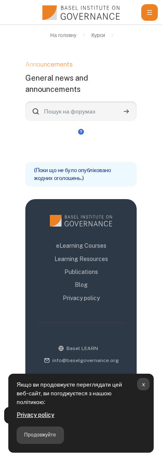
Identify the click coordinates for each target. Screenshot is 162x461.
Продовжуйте (40, 435)
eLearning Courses (81, 245)
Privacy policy (35, 415)
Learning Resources (81, 259)
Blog (81, 284)
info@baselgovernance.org (85, 360)
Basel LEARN (82, 348)
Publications (81, 272)
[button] (81, 131)
